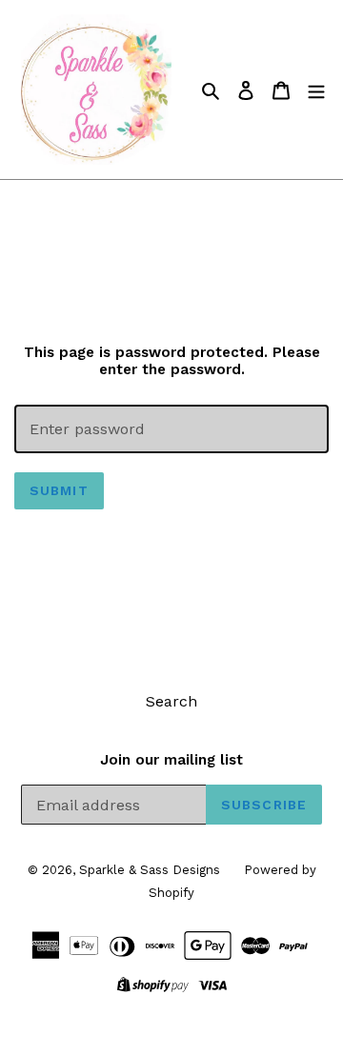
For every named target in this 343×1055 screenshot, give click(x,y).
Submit (59, 490)
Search (171, 701)
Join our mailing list (171, 759)
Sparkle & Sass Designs (149, 870)
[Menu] (316, 89)
